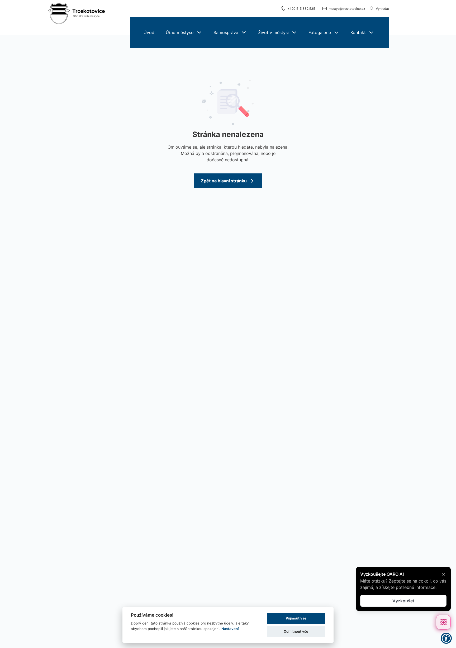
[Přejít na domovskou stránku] (76, 14)
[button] (184, 32)
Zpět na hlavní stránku (224, 180)
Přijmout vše (296, 618)
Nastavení (230, 629)
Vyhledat (382, 9)
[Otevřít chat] (443, 622)
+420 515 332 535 (301, 9)
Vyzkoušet (403, 600)
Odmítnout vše (296, 631)
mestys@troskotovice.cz (347, 9)
